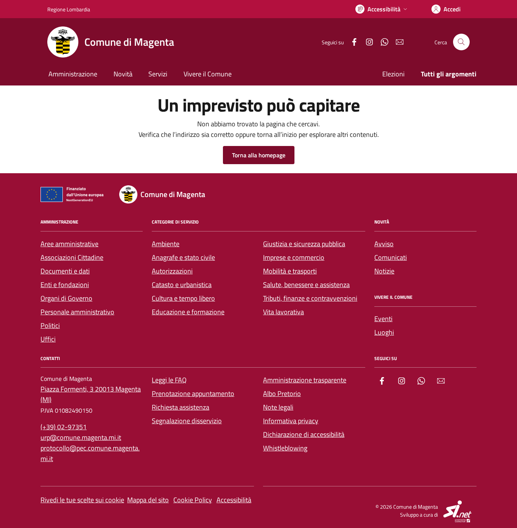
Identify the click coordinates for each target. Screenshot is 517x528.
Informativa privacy (290, 421)
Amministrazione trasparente (304, 380)
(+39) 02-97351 (63, 427)
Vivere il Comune (208, 74)
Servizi (157, 74)
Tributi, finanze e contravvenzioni (310, 298)
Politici (50, 325)
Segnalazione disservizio (187, 421)
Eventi (383, 319)
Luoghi (384, 332)
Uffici (48, 339)
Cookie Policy (192, 500)
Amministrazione (72, 74)
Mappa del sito (148, 500)
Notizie (384, 271)
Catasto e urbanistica (182, 285)
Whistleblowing (285, 448)
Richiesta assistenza (180, 407)
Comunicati (390, 257)
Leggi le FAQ (169, 380)
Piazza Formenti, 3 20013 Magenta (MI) (90, 394)
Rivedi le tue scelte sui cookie (82, 500)
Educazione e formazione (188, 312)
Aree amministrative (69, 244)
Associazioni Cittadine (71, 257)
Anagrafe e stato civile (183, 257)
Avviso (384, 244)
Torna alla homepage (258, 155)
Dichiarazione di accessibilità (303, 434)
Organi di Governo (66, 298)
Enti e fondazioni (64, 285)
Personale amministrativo (77, 312)
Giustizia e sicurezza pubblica (304, 244)
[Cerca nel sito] (461, 42)
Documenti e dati (65, 271)
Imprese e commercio (293, 257)
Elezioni (393, 74)
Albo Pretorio (282, 393)
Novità (123, 74)
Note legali (278, 407)
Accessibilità (233, 500)
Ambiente (165, 244)
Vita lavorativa (283, 312)
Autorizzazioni (172, 271)
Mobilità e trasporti (290, 271)
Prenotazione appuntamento (193, 393)
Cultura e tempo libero (183, 298)
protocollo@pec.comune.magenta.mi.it (90, 453)
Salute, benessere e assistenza (306, 285)
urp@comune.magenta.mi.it (80, 437)
